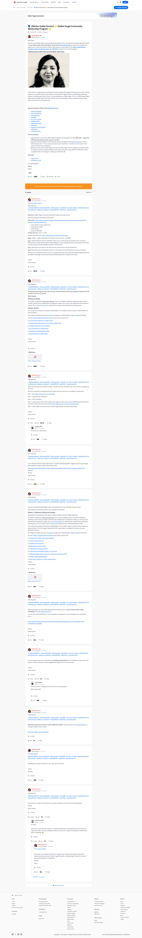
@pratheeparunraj (46, 611)
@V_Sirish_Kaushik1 (71, 208)
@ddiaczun (34, 125)
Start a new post (69, 186)
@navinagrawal (35, 115)
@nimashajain (81, 725)
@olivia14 (33, 127)
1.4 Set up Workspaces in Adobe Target (38, 328)
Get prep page (43, 305)
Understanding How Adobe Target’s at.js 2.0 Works (43, 551)
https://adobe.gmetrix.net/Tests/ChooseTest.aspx (55, 235)
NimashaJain (35, 749)
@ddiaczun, (40, 209)
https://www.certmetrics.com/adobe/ (45, 394)
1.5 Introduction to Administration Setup (38, 331)
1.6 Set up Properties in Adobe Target (37, 334)
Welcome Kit (54, 523)
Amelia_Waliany (35, 35)
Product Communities (21, 7)
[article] (58, 235)
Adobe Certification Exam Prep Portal (43, 318)
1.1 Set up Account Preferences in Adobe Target (40, 320)
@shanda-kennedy (36, 123)
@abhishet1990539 (36, 111)
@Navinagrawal (55, 208)
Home (14, 7)
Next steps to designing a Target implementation (43, 559)
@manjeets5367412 (36, 113)
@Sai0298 (63, 208)
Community (77, 315)
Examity (50, 315)
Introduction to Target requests (37, 546)
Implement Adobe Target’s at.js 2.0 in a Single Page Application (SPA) (48, 554)
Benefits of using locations (37, 543)
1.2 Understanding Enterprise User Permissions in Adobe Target (44, 323)
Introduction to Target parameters (39, 548)
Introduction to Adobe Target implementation (42, 538)
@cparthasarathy (36, 131)
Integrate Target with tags (37, 541)
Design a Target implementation (38, 556)
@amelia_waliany (37, 203)
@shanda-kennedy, (33, 655)
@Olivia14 (46, 209)
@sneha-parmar (65, 45)
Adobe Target (30, 7)
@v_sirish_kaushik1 (36, 119)
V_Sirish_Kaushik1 (39, 820)
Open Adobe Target (108, 16)
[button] (121, 7)
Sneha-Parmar (35, 199)
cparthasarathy (38, 426)
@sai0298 (33, 117)
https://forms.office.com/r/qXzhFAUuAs (38, 732)
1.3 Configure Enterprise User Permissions (39, 326)
